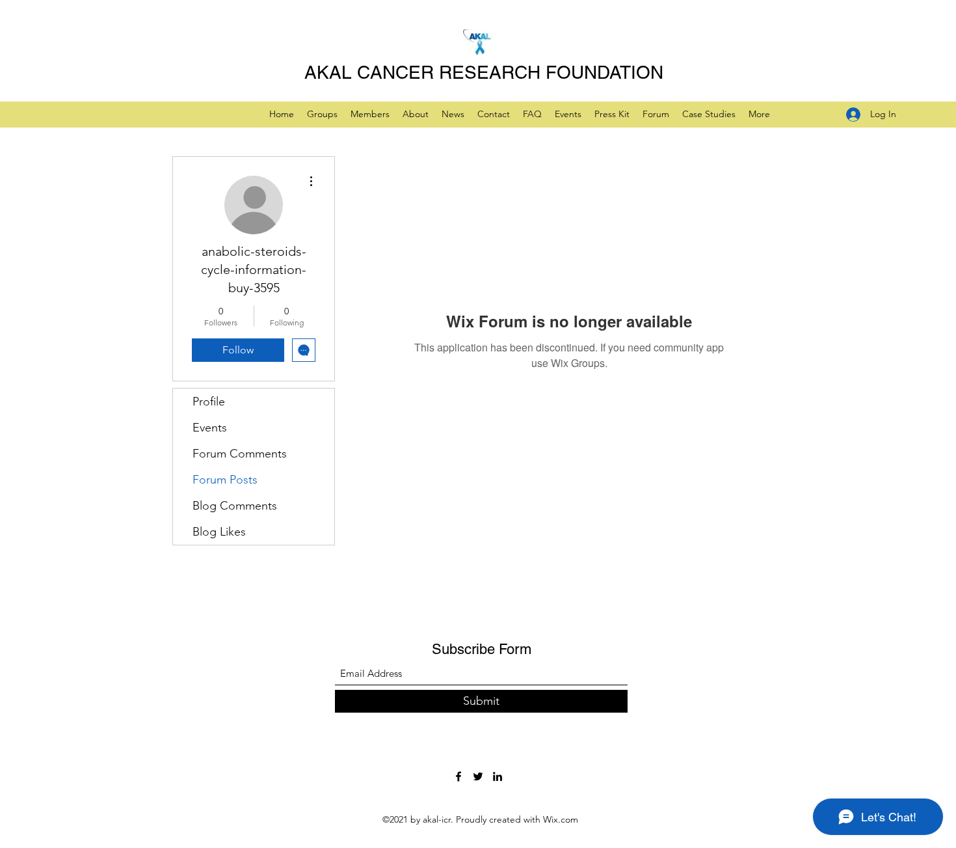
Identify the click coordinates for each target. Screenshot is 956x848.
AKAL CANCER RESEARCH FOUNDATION (483, 72)
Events (210, 427)
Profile (209, 401)
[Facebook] (458, 776)
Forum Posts (225, 479)
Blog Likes (219, 532)
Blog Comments (235, 506)
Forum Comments (240, 453)
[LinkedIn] (497, 776)
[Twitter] (478, 776)
